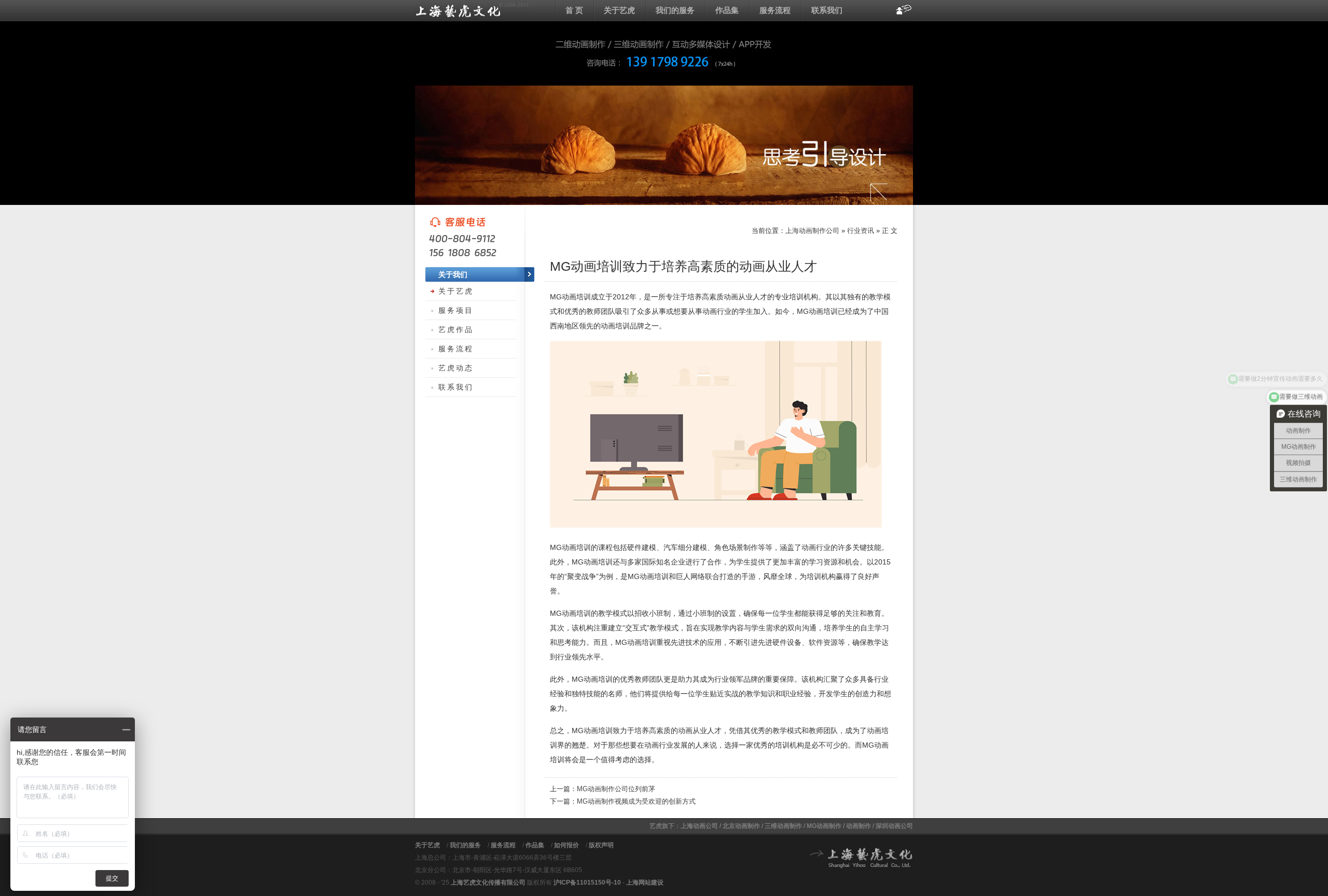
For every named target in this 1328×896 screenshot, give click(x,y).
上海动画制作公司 (812, 231)
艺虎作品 (456, 329)
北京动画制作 (741, 826)
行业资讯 (860, 231)
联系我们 (826, 10)
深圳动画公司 (894, 826)
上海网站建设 (644, 882)
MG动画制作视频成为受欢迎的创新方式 (636, 801)
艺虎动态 (456, 368)
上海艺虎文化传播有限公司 (488, 882)
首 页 (574, 10)
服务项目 (456, 310)
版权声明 (601, 845)
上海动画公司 (699, 826)
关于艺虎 (619, 10)
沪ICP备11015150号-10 (587, 882)
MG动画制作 (824, 826)
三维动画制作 (783, 826)
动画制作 (858, 826)
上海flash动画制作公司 (472, 10)
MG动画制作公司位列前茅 (616, 789)
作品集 (727, 10)
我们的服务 (675, 10)
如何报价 (566, 845)
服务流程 (775, 10)
